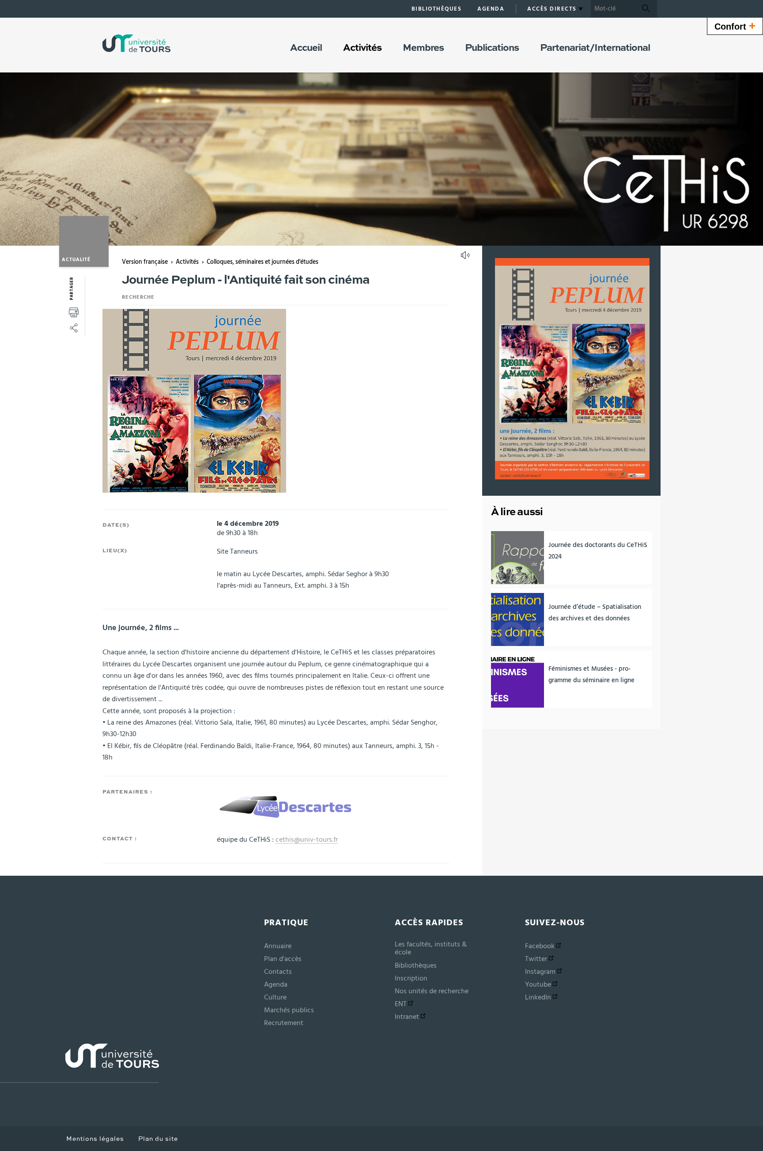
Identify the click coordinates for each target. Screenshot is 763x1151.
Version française (145, 262)
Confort (734, 25)
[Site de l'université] (79, 1063)
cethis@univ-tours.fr (307, 839)
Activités (187, 262)
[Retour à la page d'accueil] (136, 43)
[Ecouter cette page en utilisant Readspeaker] (466, 258)
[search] (613, 9)
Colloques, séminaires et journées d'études (262, 262)
